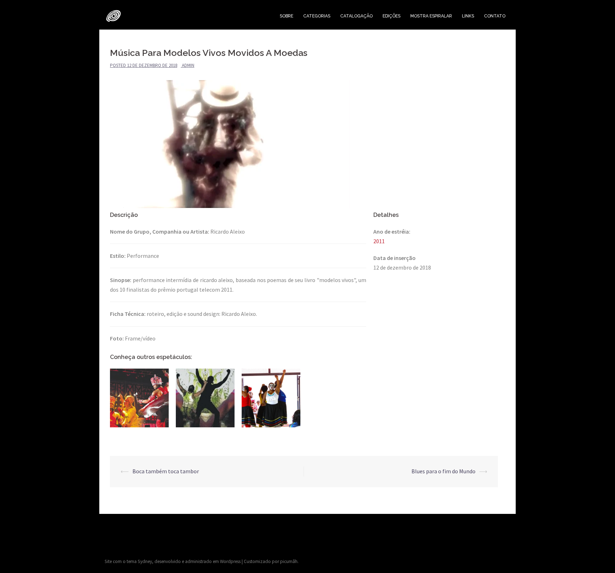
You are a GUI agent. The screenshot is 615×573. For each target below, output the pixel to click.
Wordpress (230, 561)
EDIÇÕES (391, 16)
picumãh (289, 561)
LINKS (468, 16)
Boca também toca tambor (165, 471)
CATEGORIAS (316, 16)
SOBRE (286, 16)
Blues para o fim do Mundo (443, 471)
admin (188, 65)
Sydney (145, 561)
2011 (379, 241)
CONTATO (494, 16)
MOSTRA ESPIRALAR (431, 16)
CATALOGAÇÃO (356, 16)
